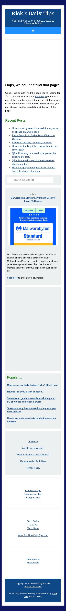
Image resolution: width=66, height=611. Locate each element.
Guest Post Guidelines (33, 448)
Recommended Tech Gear (33, 461)
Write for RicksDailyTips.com (33, 535)
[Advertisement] (33, 329)
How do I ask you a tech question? (25, 391)
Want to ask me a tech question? (33, 454)
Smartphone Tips (33, 494)
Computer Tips (33, 490)
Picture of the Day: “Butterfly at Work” (32, 142)
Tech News (33, 528)
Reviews (33, 524)
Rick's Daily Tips (33, 13)
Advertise (33, 441)
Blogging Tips (33, 497)
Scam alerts (33, 559)
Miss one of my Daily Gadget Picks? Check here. (32, 385)
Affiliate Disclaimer (33, 586)
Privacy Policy (33, 468)
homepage (41, 96)
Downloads (33, 562)
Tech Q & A (33, 521)
